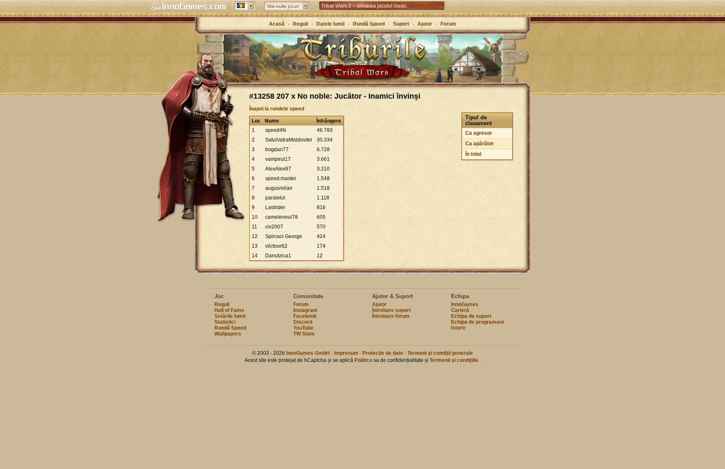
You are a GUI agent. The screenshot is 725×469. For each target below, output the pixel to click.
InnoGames (464, 304)
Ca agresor (478, 133)
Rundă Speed (369, 24)
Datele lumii (330, 24)
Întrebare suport (391, 310)
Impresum (346, 353)
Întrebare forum (390, 316)
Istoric (458, 328)
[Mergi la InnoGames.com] (188, 6)
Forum (448, 24)
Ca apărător (479, 144)
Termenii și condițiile (455, 360)
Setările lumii (229, 316)
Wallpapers (227, 334)
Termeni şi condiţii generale (440, 353)
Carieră (460, 310)
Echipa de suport (471, 316)
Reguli (300, 24)
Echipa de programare (477, 322)
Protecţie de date (382, 353)
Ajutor (424, 24)
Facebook (305, 316)
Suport (401, 24)
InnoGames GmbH (308, 353)
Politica (363, 360)
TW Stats (304, 334)
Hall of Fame (229, 310)
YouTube (303, 328)
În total (473, 154)
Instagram (305, 310)
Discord (302, 322)
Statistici (224, 322)
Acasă (276, 24)
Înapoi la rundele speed (276, 109)
